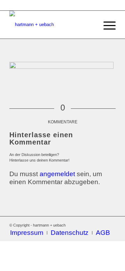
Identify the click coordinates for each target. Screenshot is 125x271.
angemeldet (57, 174)
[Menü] (106, 25)
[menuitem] (27, 233)
